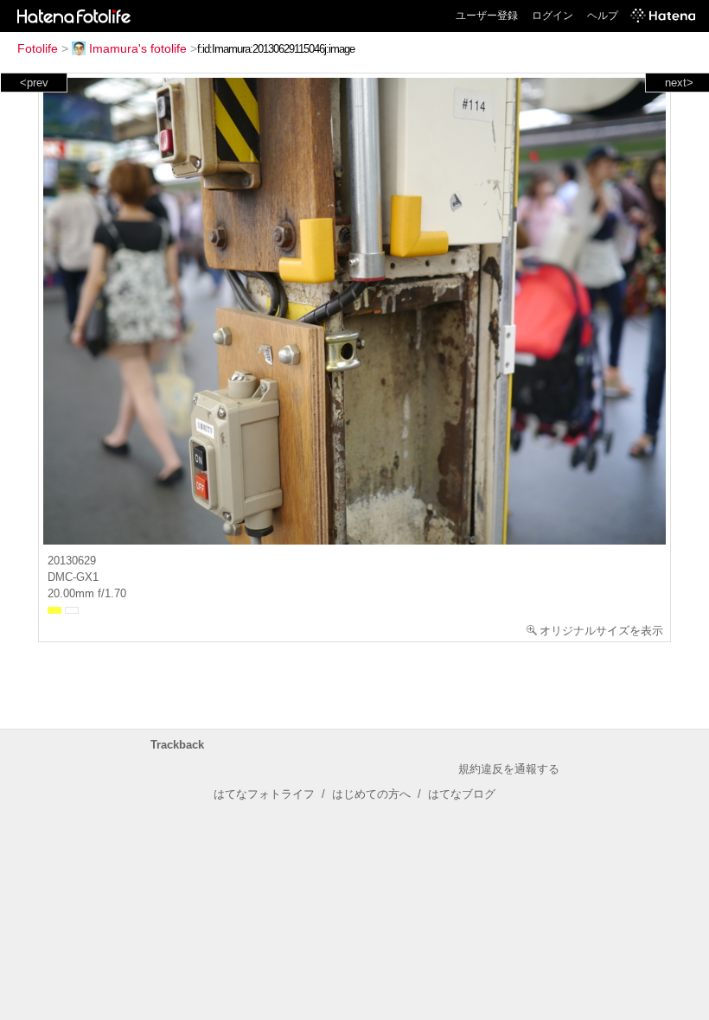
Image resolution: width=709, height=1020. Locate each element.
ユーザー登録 (487, 16)
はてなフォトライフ (264, 793)
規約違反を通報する (508, 768)
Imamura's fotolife (138, 48)
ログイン (552, 16)
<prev (34, 82)
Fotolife (37, 48)
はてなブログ (461, 793)
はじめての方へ (371, 793)
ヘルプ (602, 16)
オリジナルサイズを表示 (601, 630)
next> (679, 82)
